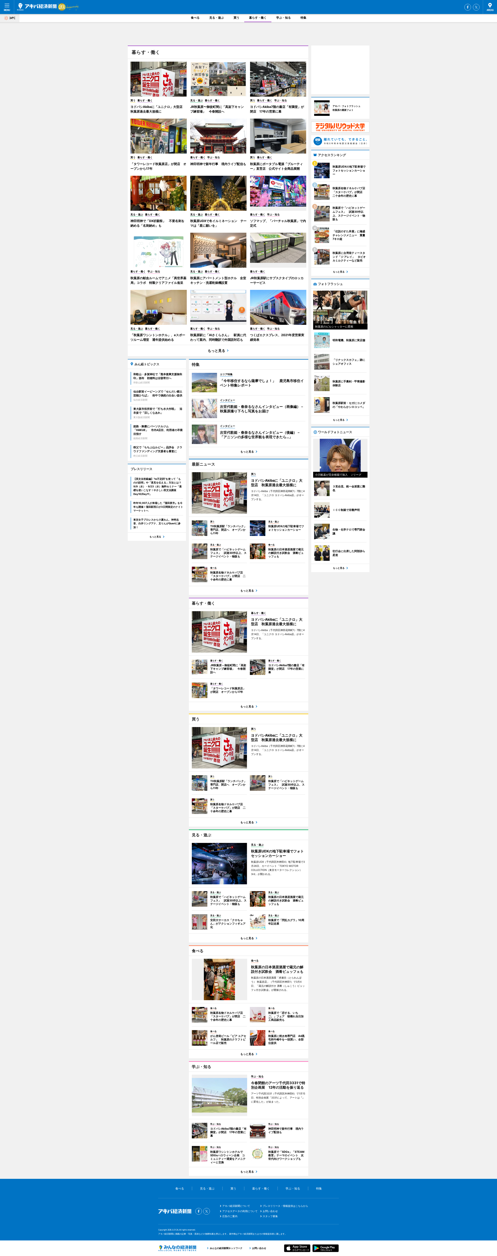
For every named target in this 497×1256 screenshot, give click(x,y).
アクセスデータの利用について (240, 1211)
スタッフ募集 (270, 1216)
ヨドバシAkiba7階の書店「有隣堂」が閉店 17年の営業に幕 (277, 109)
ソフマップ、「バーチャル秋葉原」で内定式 (278, 223)
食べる (195, 17)
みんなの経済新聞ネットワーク (177, 1248)
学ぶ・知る (283, 17)
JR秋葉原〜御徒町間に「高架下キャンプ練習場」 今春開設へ (217, 109)
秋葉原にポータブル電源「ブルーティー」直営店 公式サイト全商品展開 (276, 166)
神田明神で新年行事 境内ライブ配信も (218, 164)
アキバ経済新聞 (37, 7)
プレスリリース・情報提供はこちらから (285, 1205)
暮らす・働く (258, 17)
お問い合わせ (270, 1211)
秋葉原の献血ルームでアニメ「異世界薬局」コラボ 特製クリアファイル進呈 (158, 280)
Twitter (476, 7)
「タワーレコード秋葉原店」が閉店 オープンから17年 (158, 166)
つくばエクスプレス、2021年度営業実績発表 (277, 337)
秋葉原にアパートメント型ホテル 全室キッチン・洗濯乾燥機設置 (218, 280)
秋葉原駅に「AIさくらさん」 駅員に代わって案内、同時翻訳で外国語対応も (218, 337)
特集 (303, 17)
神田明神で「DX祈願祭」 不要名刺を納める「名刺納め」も (157, 223)
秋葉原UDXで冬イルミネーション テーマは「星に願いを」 (218, 223)
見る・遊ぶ (216, 17)
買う (236, 17)
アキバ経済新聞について (236, 1205)
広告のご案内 (229, 1216)
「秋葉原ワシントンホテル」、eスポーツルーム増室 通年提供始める (157, 337)
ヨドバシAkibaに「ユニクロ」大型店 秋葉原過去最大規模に (158, 109)
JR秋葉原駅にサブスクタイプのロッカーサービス (277, 280)
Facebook (467, 7)
